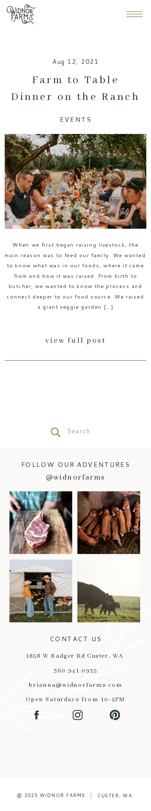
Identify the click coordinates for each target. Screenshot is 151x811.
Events (75, 119)
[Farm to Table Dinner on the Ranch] (75, 181)
